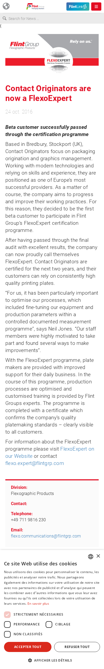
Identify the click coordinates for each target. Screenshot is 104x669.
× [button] (98, 556)
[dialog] (52, 609)
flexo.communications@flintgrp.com (46, 536)
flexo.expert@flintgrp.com (34, 463)
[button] (52, 660)
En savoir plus (38, 603)
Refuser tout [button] (77, 647)
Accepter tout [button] (27, 647)
